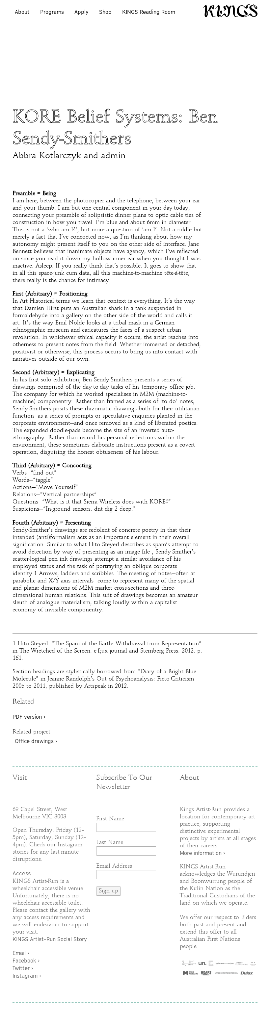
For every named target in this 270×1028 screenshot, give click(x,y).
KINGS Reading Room (148, 12)
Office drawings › (36, 741)
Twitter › (23, 968)
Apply (81, 12)
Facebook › (26, 960)
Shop (105, 12)
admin (113, 156)
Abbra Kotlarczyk (47, 156)
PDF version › (29, 716)
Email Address (114, 866)
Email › (21, 953)
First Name (110, 819)
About (22, 12)
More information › (202, 853)
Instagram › (27, 975)
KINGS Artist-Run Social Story (50, 939)
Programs (52, 12)
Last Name (109, 842)
